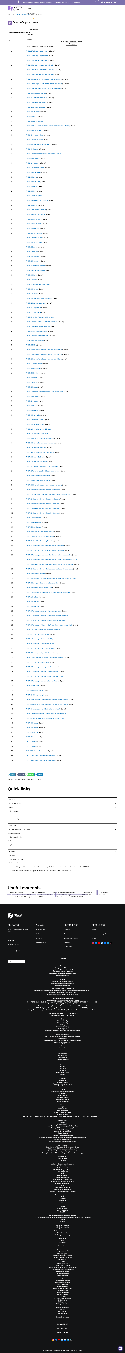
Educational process (15, 803)
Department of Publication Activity (62, 970)
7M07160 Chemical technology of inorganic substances (43, 489)
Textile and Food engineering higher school (62, 1151)
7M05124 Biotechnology (33, 368)
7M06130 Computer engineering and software (40, 438)
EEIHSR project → (45, 897)
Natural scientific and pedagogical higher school (62, 1126)
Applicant (30, 18)
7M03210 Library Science (34, 233)
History (62, 1025)
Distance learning (14, 819)
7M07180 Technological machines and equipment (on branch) (45, 545)
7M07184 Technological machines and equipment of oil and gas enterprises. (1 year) (51, 559)
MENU (13, 2)
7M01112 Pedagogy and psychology (37, 55)
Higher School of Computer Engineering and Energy (62, 1147)
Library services (62, 1286)
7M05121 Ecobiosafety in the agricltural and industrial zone (44, 354)
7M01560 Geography (32, 158)
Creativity (62, 1048)
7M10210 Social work (33, 737)
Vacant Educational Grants (62, 1112)
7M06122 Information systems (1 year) (37, 433)
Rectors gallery (62, 1029)
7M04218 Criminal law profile (35, 340)
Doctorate (39, 938)
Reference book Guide (15, 837)
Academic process (39, 2)
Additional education (62, 1168)
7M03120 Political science (34, 219)
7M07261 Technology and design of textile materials (42, 671)
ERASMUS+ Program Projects (62, 1170)
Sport (62, 1046)
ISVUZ (62, 1185)
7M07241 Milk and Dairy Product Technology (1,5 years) (43, 629)
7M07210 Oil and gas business (35, 573)
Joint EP (62, 1206)
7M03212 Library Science (34, 242)
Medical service (63, 1300)
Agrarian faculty (62, 1124)
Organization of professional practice (62, 1181)
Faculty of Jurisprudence (62, 1139)
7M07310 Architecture (33, 685)
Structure (63, 1078)
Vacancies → (61, 897)
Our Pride (62, 1044)
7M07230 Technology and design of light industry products (44, 611)
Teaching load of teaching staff (62, 1179)
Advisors (62, 1261)
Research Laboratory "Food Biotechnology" (62, 1004)
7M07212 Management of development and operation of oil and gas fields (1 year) (51, 578)
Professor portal (13, 815)
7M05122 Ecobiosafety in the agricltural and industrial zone (44, 359)
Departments (62, 1086)
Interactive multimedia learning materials (63, 1191)
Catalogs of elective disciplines (63, 1257)
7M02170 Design (31, 186)
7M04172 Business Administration (36, 303)
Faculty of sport (62, 1133)
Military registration (62, 1304)
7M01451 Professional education (36, 102)
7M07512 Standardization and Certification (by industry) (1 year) (45, 718)
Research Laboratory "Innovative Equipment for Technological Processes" (62, 1006)
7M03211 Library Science (34, 237)
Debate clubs (62, 1313)
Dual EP (62, 1212)
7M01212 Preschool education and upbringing (40, 74)
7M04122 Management (33, 261)
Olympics (63, 1296)
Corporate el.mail (69, 934)
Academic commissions (62, 1183)
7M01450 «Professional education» (37, 97)
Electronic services (14, 863)
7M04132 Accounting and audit (36, 270)
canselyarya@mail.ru (14, 951)
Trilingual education (14, 841)
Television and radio (62, 1072)
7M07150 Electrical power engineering (38, 475)
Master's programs (62, 1097)
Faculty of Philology (62, 1130)
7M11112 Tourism (31, 746)
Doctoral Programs (62, 1099)
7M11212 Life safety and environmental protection (41, 760)
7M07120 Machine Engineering (36, 457)
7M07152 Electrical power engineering (38, 480)
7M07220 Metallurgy (32, 601)
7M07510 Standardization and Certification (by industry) (43, 709)
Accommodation (62, 1110)
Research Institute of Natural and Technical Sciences (62, 1000)
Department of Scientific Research (63, 998)
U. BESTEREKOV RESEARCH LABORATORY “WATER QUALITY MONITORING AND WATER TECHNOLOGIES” (62, 1002)
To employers (68, 946)
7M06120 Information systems (35, 424)
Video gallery (62, 1057)
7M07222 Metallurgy (32, 606)
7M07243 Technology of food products (38, 634)
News (62, 1240)
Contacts (29, 39)
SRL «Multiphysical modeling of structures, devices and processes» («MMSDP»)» (62, 1008)
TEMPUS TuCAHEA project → (24, 897)
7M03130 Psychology (33, 228)
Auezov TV (12, 799)
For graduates (31, 24)
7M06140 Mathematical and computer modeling (40, 443)
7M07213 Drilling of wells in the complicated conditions (43, 583)
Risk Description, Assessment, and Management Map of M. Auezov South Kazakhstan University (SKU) (40, 870)
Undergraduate (40, 929)
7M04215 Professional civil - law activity (38, 326)
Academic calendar (14, 833)
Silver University (62, 1233)
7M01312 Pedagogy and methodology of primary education (44, 88)
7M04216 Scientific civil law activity (37, 331)
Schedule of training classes (62, 1255)
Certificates (62, 1242)
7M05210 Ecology (32, 377)
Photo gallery (62, 1055)
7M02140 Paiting (31, 177)
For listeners (63, 1238)
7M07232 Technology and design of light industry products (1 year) (46, 620)
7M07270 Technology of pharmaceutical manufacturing (43, 681)
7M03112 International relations (36, 214)
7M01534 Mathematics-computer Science (39, 144)
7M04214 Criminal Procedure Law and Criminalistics (42, 321)
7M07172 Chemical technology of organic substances (42, 513)
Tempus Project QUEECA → (67, 895)
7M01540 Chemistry (32, 149)
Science (48, 2)
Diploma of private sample (16, 859)
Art (63, 1063)
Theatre (62, 1067)
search (63, 959)
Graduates (12, 855)
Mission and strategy (62, 1027)
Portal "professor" (62, 1284)
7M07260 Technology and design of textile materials (42, 667)
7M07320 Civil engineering (34, 690)
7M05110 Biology (31, 345)
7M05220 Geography (32, 396)
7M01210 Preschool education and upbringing (40, 65)
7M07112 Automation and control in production (40, 452)
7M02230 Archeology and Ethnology (37, 200)
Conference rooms (62, 1059)
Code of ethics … (62, 1259)
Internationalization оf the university (19, 829)
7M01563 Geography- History (35, 167)
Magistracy (62, 1200)
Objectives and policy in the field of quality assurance (62, 1030)
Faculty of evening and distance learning (62, 1141)
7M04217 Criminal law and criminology (38, 335)
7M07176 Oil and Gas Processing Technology (40, 531)
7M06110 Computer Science (35, 419)
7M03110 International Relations (36, 209)
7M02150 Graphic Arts (33, 181)
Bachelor (62, 1198)
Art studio (62, 1070)
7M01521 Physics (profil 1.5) (35, 121)
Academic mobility (62, 1275)
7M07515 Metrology (32, 732)
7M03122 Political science (34, 223)
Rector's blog (12, 825)
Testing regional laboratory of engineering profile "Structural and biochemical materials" (62, 990)
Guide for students (14, 811)
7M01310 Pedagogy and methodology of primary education (44, 79)
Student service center (62, 1265)
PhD (62, 1202)
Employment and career (62, 1282)
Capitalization (13, 845)
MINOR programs (62, 1210)
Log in (62, 1107)
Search (72, 44)
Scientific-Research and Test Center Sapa (62, 992)
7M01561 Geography (32, 163)
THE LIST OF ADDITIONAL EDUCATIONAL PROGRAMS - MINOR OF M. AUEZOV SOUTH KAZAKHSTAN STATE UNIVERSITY (62, 1116)
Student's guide (62, 1254)
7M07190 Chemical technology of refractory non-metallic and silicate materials (50, 564)
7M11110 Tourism (31, 741)
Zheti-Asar (62, 1068)
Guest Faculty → (87, 895)
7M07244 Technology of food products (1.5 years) (41, 639)
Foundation (62, 1160)
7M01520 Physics (32, 116)
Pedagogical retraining (62, 1235)
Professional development (62, 1231)
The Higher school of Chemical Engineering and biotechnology (62, 1153)
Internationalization (32, 29)
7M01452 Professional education (36, 107)
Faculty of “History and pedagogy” (62, 1128)
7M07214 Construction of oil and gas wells (39, 587)
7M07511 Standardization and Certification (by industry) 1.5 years (46, 713)
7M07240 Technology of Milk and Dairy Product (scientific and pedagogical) (49, 625)
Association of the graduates (100, 934)
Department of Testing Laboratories (62, 988)
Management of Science (62, 968)
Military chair (62, 1156)
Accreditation (62, 1038)
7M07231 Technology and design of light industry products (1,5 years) (47, 615)
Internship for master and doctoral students (63, 1267)
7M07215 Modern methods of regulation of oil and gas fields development (48, 592)
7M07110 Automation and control (36, 447)
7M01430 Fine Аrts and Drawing (36, 93)
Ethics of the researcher (62, 1280)
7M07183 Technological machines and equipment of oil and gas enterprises (49, 555)
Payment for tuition (62, 1271)
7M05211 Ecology (32, 382)
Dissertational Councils (71, 938)
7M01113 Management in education (37, 60)
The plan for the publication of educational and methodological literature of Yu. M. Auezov (62, 1217)
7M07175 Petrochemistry (34, 527)
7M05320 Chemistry (32, 410)
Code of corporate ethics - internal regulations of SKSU (62, 1036)
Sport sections (62, 1311)
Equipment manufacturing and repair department (62, 994)
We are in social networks (62, 1298)
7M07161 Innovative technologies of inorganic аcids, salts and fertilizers (48, 494)
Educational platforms (62, 1187)
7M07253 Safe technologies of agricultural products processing (45, 657)
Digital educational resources (62, 1189)
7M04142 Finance (32, 279)
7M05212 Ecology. (32, 387)
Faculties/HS (56, 2)
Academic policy (62, 1175)
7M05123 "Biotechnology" (34, 363)
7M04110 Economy (32, 247)
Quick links (30, 34)
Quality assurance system (62, 1042)
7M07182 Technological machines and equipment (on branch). (45, 550)
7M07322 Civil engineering (34, 695)
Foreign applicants (62, 1101)
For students (65, 2)
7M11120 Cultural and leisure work (37, 751)
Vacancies (12, 851)
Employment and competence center (62, 1091)
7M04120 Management (33, 256)
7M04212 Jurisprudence (33, 312)
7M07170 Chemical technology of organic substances (42, 503)
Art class (62, 1309)
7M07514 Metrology (32, 727)
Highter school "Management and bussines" (62, 1149)
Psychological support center (62, 1288)
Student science (62, 1294)
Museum (62, 1065)
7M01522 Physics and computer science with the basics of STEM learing (48, 126)
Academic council (62, 1082)
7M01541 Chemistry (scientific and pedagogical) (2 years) (43, 153)
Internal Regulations (62, 1034)
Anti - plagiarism (62, 1263)
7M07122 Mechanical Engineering (36, 461)
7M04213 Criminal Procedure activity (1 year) (40, 317)
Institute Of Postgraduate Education (62, 1164)
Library (11, 807)
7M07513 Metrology (32, 723)
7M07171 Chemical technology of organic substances (42, 508)
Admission (62, 1093)
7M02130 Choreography (33, 172)
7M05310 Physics (32, 405)
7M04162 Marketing (32, 293)
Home (29, 8)
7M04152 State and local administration (38, 284)
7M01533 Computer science (35, 139)
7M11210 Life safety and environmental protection (41, 755)
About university (27, 2)
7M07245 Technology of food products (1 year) (40, 643)
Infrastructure (62, 1053)
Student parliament (62, 1292)
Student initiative (62, 1114)
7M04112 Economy (32, 251)
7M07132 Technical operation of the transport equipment (43, 471)
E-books (62, 1105)
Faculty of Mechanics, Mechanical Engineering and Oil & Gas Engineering (62, 1137)
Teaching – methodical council (62, 1084)
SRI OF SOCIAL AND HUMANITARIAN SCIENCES (62, 1013)
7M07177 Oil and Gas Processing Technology (40, 536)
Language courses (62, 1273)
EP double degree (62, 1208)
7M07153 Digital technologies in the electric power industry (44, 485)
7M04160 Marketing (32, 289)
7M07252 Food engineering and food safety (39, 653)
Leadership (62, 1080)
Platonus (94, 929)
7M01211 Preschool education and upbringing (40, 69)
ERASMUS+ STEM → (77, 897)
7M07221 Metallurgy (32, 597)
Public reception (62, 1166)
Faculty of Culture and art (62, 1131)
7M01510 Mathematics (33, 112)
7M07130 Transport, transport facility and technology (42, 466)
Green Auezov (31, 13)
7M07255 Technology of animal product (38, 662)
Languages (77, 2)
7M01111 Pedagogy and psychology (37, 51)
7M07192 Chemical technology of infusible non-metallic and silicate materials (49, 569)
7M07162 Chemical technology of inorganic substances (43, 499)
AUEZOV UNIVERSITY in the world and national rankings (62, 1040)
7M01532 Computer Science (35, 135)
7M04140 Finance (32, 275)
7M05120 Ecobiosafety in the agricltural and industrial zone (44, 349)
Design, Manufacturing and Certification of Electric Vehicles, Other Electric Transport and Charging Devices (62, 1010)
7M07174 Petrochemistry (34, 522)
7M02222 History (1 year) (34, 195)
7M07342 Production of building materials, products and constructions (47, 704)
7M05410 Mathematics (33, 415)
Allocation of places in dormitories (63, 1269)
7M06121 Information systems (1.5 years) (38, 429)
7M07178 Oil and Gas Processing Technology (40, 541)
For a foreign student (62, 1290)
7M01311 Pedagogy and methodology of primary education (44, 83)
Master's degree (40, 934)
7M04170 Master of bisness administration (39, 298)
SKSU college (62, 1158)
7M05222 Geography (32, 401)
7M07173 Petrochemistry (34, 517)
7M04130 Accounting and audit (35, 265)
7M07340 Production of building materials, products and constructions (47, 699)
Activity (62, 1221)
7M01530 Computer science (35, 130)
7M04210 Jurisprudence (33, 307)
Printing (62, 1074)
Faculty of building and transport (62, 1135)
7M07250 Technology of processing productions (41, 648)
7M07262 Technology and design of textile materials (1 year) (44, 676)
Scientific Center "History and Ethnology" (62, 1015)
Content (62, 1219)
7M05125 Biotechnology (33, 373)
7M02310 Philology (32, 205)
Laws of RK (67, 929)
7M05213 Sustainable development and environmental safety (45, 391)
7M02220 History (31, 191)
